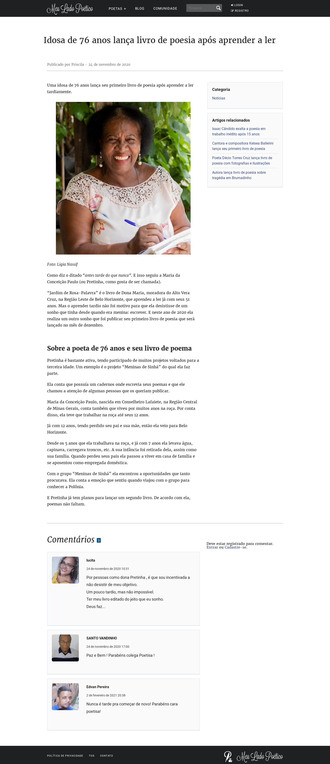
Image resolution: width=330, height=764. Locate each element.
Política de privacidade (65, 755)
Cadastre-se (235, 547)
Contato (106, 755)
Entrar (212, 547)
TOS (92, 755)
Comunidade (165, 9)
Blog (139, 9)
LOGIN (238, 5)
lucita (90, 560)
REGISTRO (242, 10)
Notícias (218, 98)
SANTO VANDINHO (101, 638)
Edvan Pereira (97, 687)
